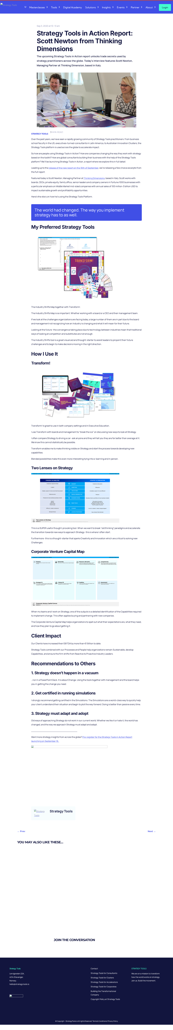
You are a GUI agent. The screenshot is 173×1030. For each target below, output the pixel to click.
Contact (94, 968)
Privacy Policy (113, 1021)
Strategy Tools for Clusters (102, 977)
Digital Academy (72, 7)
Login (165, 7)
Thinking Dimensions (94, 178)
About (149, 7)
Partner (135, 7)
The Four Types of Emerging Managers (37, 857)
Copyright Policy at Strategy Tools (105, 999)
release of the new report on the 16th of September (73, 167)
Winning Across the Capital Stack (35, 912)
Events (121, 7)
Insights (106, 7)
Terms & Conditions (99, 1021)
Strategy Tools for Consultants (104, 973)
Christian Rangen (31, 862)
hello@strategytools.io (19, 984)
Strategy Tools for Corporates (103, 986)
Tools (54, 7)
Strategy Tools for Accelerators (104, 982)
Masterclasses (37, 7)
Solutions (90, 7)
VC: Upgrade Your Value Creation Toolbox (39, 884)
